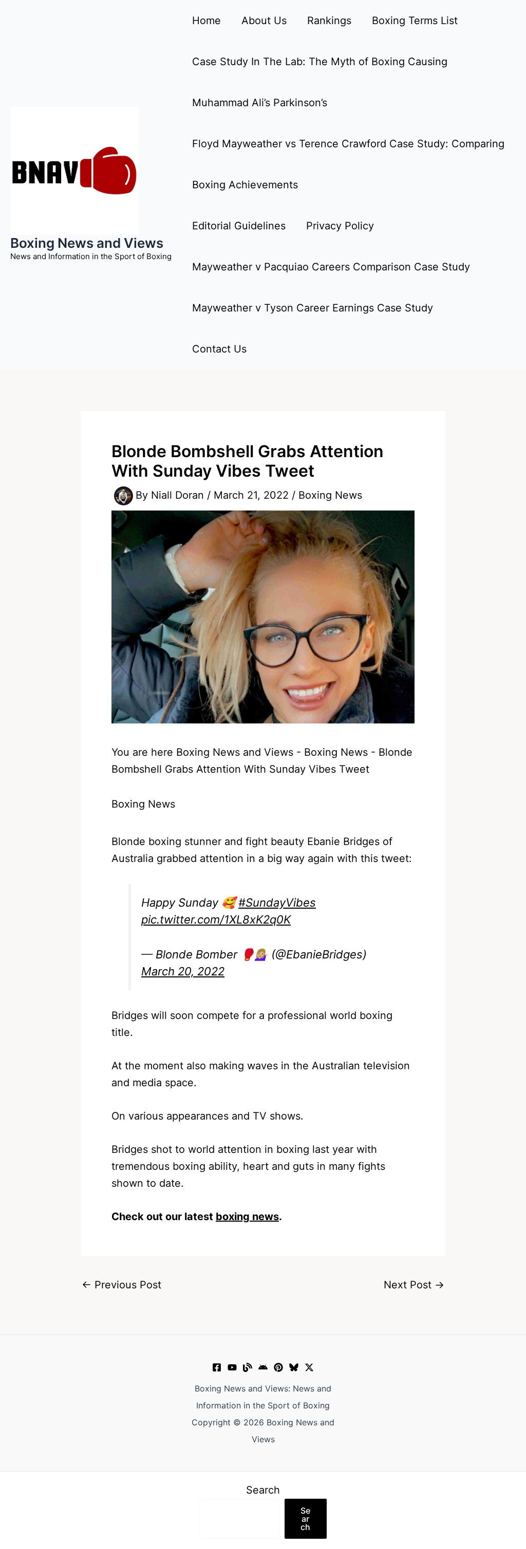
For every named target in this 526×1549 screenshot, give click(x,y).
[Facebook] (216, 1367)
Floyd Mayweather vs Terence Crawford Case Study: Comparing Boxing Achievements (348, 164)
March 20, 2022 (182, 971)
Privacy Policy (340, 226)
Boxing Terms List (415, 20)
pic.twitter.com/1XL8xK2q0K (216, 919)
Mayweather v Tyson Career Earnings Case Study (312, 308)
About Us (264, 20)
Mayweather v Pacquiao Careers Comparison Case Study (331, 267)
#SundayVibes (277, 902)
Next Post (414, 1285)
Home (206, 20)
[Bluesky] (293, 1367)
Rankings (329, 20)
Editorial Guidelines (239, 226)
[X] (309, 1367)
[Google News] (263, 1367)
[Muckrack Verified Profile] (247, 1367)
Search (263, 1490)
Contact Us (219, 349)
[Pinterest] (278, 1367)
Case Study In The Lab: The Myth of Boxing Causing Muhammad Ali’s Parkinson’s (319, 82)
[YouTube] (232, 1367)
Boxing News (330, 495)
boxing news (247, 1216)
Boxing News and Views (86, 243)
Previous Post (121, 1285)
